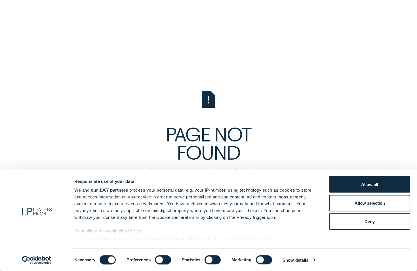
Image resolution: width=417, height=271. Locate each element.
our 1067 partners (109, 190)
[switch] (163, 259)
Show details (295, 259)
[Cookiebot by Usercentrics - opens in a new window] (37, 260)
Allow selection (370, 202)
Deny (370, 221)
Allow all (369, 184)
